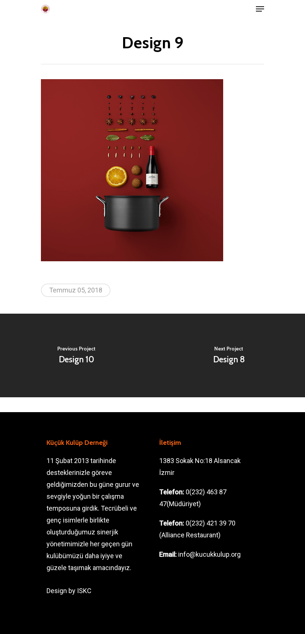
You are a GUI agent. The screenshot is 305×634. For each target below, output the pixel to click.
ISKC (84, 591)
